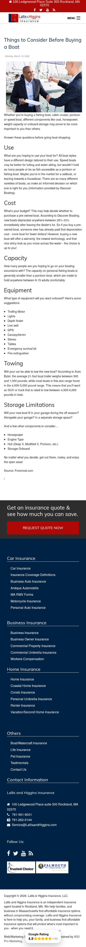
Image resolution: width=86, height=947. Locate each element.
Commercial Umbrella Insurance (33, 652)
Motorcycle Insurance (26, 601)
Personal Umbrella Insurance (31, 699)
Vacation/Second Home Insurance (35, 712)
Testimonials (19, 762)
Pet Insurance (20, 756)
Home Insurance (22, 679)
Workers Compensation (27, 658)
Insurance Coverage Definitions (33, 574)
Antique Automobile (25, 588)
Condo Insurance (23, 692)
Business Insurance (25, 632)
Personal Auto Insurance (28, 607)
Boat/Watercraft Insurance (29, 743)
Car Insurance (21, 568)
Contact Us (18, 769)
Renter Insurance (23, 705)
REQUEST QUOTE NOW (43, 527)
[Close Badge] (60, 931)
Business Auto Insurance (28, 581)
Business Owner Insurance (30, 639)
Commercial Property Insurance (33, 645)
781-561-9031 (22, 814)
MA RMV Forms (22, 594)
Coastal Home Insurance (28, 685)
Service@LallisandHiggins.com (33, 824)
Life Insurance (21, 749)
